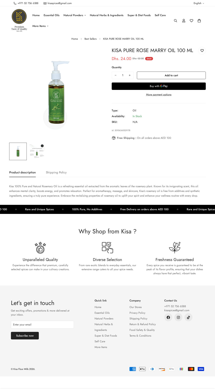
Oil (134, 110)
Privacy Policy (137, 313)
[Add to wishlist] (202, 50)
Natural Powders (73, 15)
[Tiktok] (188, 317)
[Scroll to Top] (208, 371)
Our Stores (136, 307)
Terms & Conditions (140, 336)
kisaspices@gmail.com (176, 310)
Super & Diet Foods (139, 15)
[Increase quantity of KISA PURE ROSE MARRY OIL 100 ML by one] (129, 75)
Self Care (160, 15)
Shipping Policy (138, 319)
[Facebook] (168, 317)
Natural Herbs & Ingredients (106, 15)
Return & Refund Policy (143, 324)
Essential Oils (51, 15)
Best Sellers (90, 39)
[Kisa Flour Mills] (19, 20)
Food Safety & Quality (142, 330)
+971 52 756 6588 (175, 306)
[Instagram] (178, 317)
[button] (199, 21)
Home (36, 15)
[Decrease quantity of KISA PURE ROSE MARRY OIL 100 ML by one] (115, 75)
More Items (39, 26)
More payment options (158, 94)
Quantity (117, 67)
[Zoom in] (96, 53)
